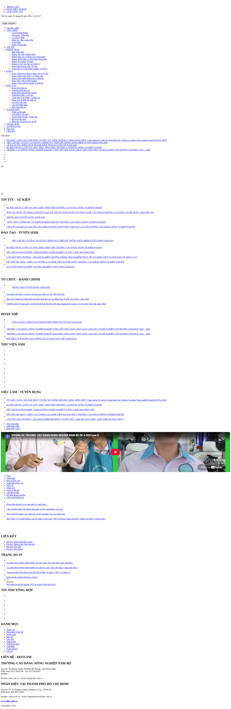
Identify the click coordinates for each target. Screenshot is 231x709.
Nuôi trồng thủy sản (14, 483)
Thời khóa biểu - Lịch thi (22, 95)
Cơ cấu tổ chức (18, 37)
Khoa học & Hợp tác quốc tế (24, 100)
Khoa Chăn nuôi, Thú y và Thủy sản (27, 76)
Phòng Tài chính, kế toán (22, 61)
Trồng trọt (10, 488)
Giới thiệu (10, 646)
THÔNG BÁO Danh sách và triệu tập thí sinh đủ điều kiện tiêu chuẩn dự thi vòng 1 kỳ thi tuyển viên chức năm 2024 (56, 304)
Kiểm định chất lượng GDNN (24, 93)
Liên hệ (9, 651)
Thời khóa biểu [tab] (12, 426)
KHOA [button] (9, 71)
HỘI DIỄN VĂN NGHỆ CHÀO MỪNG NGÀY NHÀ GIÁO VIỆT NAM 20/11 (41, 339)
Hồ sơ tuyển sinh (19, 119)
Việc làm (10, 639)
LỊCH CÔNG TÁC (14, 11)
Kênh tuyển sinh (19, 112)
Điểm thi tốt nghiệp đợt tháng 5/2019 (22, 577)
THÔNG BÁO (12, 124)
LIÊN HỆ (10, 131)
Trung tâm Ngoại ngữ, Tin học (25, 66)
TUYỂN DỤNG (13, 126)
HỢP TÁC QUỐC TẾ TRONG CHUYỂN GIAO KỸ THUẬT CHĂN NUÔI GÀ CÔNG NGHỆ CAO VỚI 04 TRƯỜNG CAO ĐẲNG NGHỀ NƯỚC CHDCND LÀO (80, 212)
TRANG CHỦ (12, 7)
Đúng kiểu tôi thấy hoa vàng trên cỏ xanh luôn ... (27, 504)
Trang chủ (10, 630)
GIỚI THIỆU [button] (12, 30)
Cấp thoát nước (12, 493)
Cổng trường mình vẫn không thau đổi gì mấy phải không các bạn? (34, 509)
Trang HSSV (12, 649)
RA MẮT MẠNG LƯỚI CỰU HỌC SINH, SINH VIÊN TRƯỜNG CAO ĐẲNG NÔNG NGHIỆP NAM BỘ (54, 147)
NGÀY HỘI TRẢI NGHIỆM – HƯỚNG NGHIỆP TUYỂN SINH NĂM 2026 (40, 267)
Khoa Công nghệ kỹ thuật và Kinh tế (27, 83)
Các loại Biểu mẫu (19, 105)
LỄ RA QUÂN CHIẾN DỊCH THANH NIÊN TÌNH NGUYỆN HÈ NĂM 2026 (41, 145)
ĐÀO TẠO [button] (11, 85)
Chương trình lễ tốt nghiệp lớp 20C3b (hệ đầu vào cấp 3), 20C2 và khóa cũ (38, 572)
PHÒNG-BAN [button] (12, 49)
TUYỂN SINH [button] (13, 109)
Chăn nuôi (10, 478)
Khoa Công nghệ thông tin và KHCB (28, 78)
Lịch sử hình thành (20, 33)
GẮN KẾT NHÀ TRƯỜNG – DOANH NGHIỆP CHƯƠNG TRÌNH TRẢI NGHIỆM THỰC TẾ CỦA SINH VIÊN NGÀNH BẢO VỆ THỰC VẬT (71, 257)
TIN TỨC (10, 47)
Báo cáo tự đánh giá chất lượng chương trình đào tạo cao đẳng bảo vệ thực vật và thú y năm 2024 (47, 299)
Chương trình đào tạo (21, 90)
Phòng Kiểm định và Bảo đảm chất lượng (29, 59)
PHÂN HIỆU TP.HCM (16, 9)
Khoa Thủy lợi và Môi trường (24, 81)
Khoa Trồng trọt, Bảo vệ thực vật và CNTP (30, 73)
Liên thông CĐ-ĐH (20, 114)
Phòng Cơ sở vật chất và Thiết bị (25, 64)
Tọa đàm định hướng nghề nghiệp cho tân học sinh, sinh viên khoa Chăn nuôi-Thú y (42, 568)
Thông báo (11, 642)
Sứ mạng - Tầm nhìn (20, 35)
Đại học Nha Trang (14, 549)
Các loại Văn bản (19, 102)
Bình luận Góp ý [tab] (13, 428)
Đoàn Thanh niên (19, 45)
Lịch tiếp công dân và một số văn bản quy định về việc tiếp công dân (35, 294)
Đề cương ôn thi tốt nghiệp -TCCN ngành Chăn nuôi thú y (31, 584)
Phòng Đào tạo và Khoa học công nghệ (28, 57)
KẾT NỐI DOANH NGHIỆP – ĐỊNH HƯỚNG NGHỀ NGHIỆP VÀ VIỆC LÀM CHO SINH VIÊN (50, 252)
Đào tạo (9, 637)
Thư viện (10, 129)
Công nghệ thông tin (15, 497)
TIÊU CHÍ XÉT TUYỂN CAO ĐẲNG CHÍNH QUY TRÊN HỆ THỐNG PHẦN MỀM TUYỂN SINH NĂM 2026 (57, 143)
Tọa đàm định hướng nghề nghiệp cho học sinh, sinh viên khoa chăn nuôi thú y (39, 563)
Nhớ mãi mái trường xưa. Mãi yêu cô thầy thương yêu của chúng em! (35, 514)
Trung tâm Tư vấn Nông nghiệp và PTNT (29, 69)
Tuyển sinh (11, 634)
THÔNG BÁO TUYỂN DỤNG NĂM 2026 (25, 217)
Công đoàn (16, 42)
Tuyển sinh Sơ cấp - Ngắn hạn (24, 117)
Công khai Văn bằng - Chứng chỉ (26, 97)
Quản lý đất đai (12, 490)
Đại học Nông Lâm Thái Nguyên (20, 544)
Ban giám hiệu (18, 52)
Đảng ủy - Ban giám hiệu (22, 40)
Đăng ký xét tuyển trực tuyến (24, 121)
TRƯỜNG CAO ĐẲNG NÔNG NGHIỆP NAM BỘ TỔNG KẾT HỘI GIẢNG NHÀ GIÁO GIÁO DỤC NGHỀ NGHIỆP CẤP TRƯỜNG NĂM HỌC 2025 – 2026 (78, 150)
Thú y (8, 476)
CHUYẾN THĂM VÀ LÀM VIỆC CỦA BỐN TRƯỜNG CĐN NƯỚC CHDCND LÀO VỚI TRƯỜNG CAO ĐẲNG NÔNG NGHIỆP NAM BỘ (70, 227)
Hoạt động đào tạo (19, 88)
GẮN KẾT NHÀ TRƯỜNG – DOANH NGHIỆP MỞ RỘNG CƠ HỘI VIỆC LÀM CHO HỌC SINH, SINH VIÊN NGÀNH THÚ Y (65, 419)
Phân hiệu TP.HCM (14, 632)
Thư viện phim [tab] (12, 424)
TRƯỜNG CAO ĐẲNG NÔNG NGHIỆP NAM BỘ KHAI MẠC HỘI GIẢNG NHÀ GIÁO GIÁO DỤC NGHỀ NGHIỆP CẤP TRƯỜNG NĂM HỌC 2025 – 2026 (78, 334)
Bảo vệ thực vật (13, 481)
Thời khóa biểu (12, 644)
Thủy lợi (10, 485)
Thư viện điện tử (19, 107)
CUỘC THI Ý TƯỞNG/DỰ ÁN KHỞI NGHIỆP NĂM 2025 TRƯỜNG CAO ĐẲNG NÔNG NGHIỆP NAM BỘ (56, 222)
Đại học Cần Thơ (13, 547)
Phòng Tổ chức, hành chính (23, 54)
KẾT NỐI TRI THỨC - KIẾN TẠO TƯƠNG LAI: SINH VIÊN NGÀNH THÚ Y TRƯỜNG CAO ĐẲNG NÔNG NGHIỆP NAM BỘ (65, 262)
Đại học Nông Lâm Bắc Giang (19, 542)
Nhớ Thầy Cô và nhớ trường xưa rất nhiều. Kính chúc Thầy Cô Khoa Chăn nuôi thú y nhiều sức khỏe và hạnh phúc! (55, 519)
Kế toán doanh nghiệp (15, 495)
